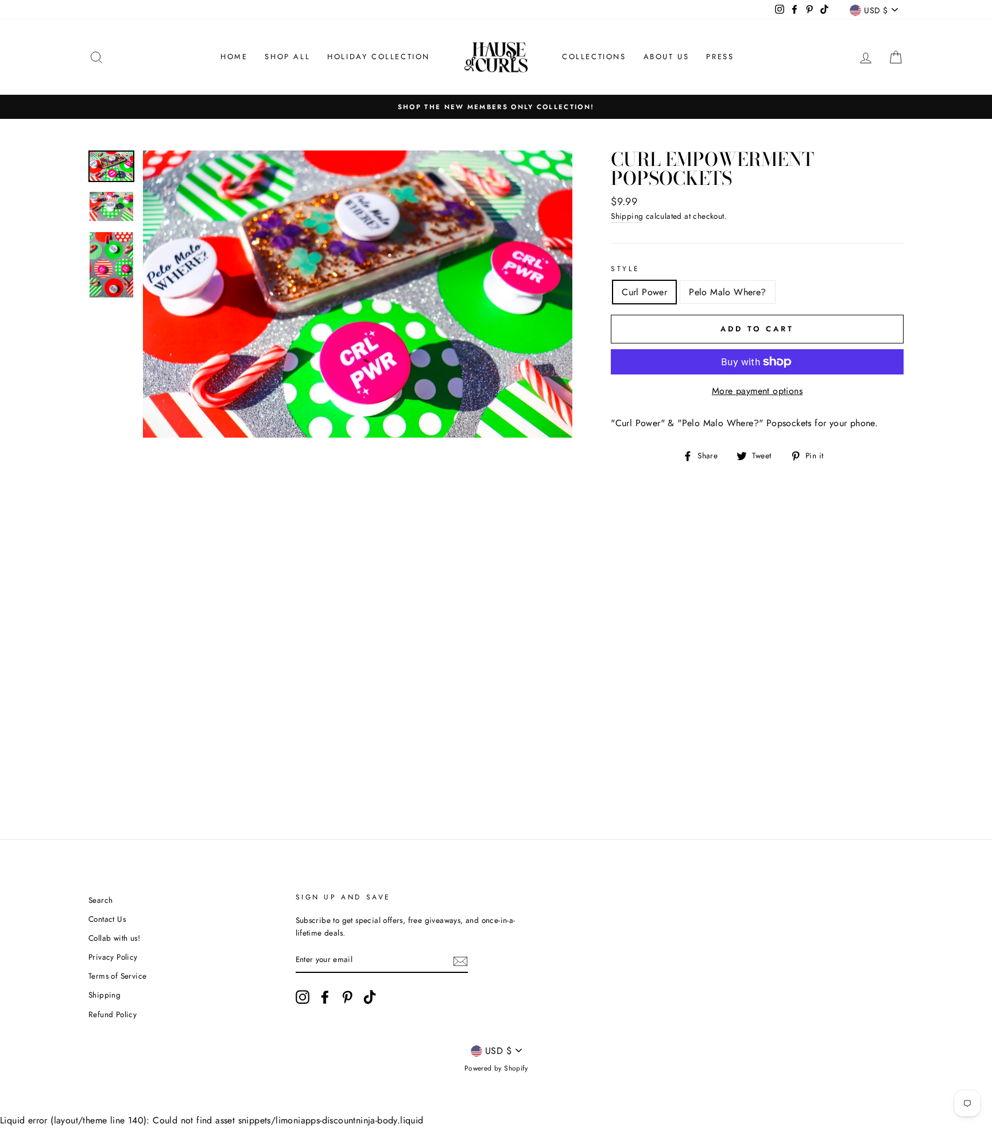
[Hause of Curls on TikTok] (370, 997)
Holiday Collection (378, 56)
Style (625, 269)
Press (720, 56)
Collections (594, 56)
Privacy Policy (113, 957)
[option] (496, 107)
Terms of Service (117, 976)
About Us (666, 56)
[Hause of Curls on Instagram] (302, 997)
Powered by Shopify (496, 1068)
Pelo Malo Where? (727, 292)
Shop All (287, 56)
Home (233, 56)
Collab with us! (114, 938)
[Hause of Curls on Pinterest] (347, 997)
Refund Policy (112, 1014)
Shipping (627, 216)
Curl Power (644, 292)
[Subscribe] (460, 960)
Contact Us (107, 919)
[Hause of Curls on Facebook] (325, 997)
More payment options (757, 390)
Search (100, 900)
